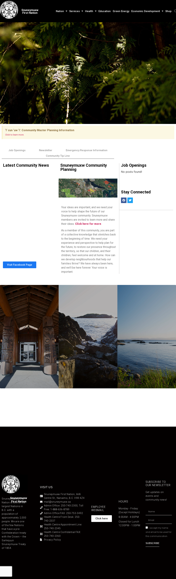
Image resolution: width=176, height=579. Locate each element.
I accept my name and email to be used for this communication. (158, 532)
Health (89, 11)
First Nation (18, 501)
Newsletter (45, 150)
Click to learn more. (14, 134)
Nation (60, 11)
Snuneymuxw (18, 498)
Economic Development (145, 11)
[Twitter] (130, 200)
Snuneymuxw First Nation (29, 11)
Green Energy (121, 11)
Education (104, 11)
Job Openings (16, 150)
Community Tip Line (58, 155)
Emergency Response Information (86, 150)
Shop (168, 11)
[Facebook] (123, 200)
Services (74, 11)
